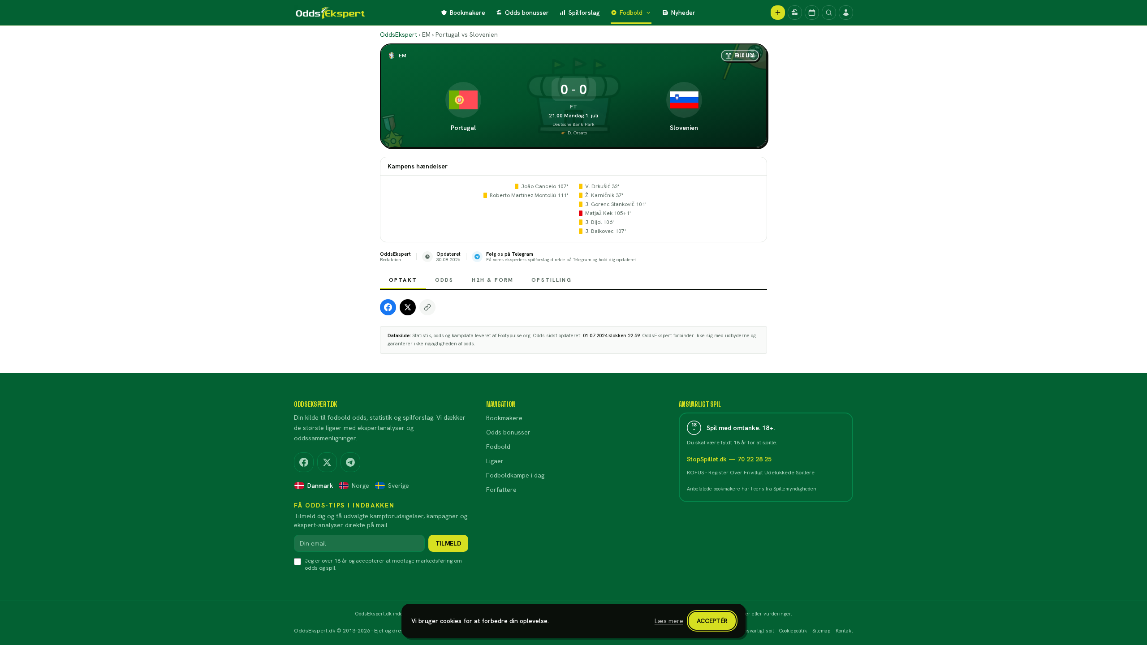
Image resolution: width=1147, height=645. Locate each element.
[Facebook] (304, 462)
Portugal (463, 128)
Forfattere (501, 490)
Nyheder (683, 13)
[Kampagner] (795, 12)
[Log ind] (846, 12)
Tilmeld (448, 543)
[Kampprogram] (812, 12)
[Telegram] (350, 462)
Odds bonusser (527, 13)
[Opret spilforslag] (778, 12)
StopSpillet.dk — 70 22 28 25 (729, 459)
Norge (360, 486)
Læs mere (669, 621)
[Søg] (829, 12)
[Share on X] (408, 307)
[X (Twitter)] (327, 462)
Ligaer (495, 461)
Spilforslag (584, 13)
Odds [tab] (444, 280)
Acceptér (712, 621)
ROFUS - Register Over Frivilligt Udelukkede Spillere (751, 472)
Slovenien (684, 128)
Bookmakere (467, 13)
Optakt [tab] (403, 280)
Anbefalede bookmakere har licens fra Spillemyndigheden (751, 489)
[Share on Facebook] (388, 307)
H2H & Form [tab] (493, 280)
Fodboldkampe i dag (515, 475)
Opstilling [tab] (551, 280)
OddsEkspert (398, 34)
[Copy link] (427, 307)
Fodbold (631, 13)
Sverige (398, 486)
